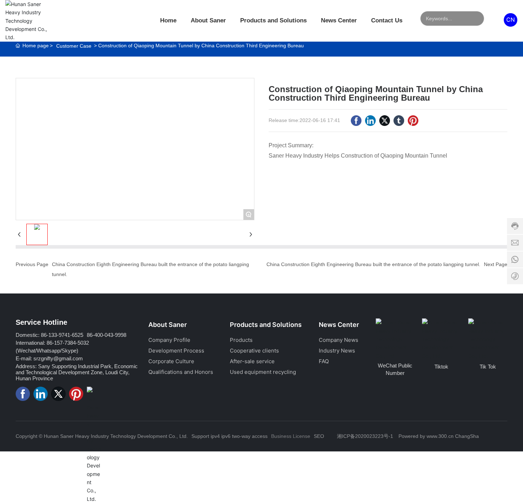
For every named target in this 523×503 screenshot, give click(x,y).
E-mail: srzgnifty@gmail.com (49, 358)
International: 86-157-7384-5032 (52, 343)
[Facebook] (356, 120)
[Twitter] (384, 120)
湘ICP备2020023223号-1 (365, 436)
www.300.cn (440, 436)
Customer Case (73, 46)
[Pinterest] (413, 120)
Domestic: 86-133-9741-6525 (49, 335)
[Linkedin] (370, 120)
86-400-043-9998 (106, 335)
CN (510, 19)
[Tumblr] (398, 120)
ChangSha (467, 436)
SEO (319, 436)
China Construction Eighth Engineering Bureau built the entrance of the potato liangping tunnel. (373, 264)
